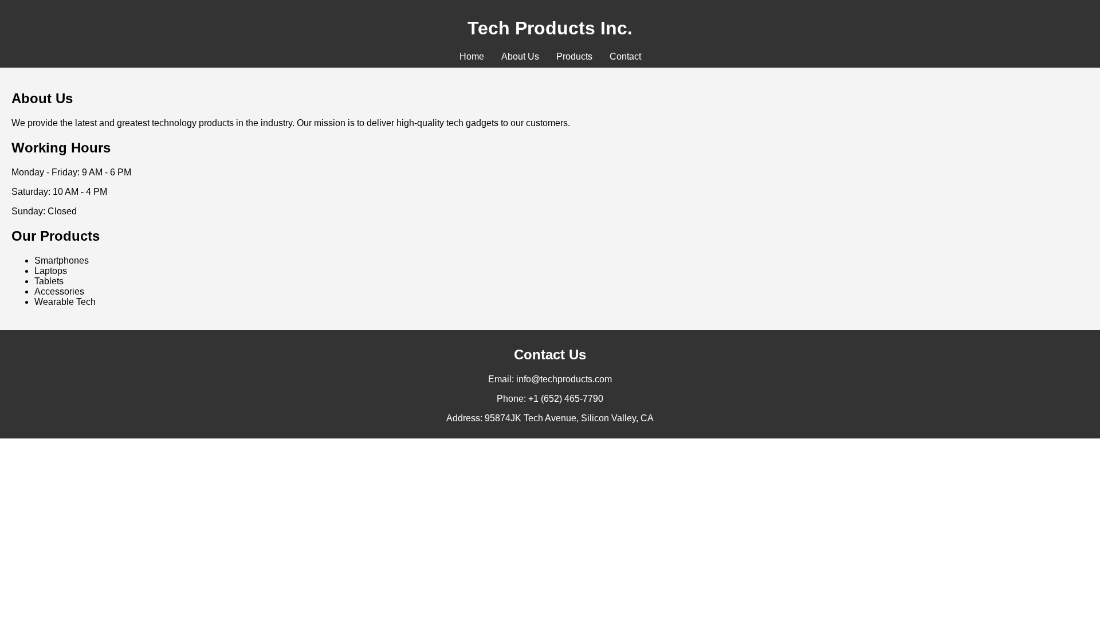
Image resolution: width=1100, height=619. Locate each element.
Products (574, 56)
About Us (520, 56)
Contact (625, 56)
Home (471, 56)
